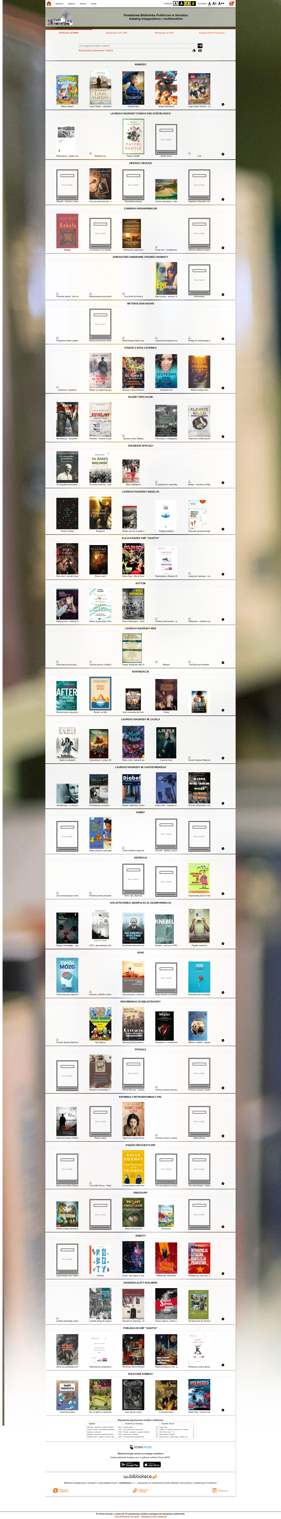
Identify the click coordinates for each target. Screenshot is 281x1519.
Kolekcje (109, 50)
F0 (209, 3)
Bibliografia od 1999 (164, 33)
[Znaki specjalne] (200, 50)
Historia (71, 3)
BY (193, 3)
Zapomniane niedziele (130, 1434)
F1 (214, 3)
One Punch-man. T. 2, (167, 1432)
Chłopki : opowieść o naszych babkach (136, 1432)
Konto (94, 3)
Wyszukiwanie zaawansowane (91, 50)
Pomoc (83, 3)
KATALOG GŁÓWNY (69, 33)
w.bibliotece (126, 1483)
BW (181, 3)
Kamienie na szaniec (94, 1432)
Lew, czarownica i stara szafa (133, 1429)
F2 (221, 3)
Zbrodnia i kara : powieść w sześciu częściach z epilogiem (106, 1437)
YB (187, 3)
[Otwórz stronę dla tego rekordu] (68, 90)
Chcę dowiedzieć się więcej (127, 1516)
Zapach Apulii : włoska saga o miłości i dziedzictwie (177, 1437)
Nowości (59, 3)
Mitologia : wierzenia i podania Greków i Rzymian (103, 1427)
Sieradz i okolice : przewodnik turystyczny (101, 1429)
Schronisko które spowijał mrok (133, 1437)
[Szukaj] (200, 45)
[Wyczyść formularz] (194, 50)
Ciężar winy (163, 1427)
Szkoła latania (128, 1427)
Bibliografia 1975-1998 (116, 33)
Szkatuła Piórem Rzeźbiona (212, 33)
